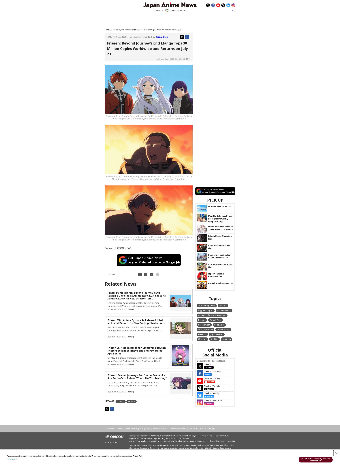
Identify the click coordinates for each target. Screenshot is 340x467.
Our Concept (109, 429)
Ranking (214, 339)
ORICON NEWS (123, 248)
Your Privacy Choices (178, 429)
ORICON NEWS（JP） (208, 429)
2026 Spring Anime (206, 305)
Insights (201, 320)
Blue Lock (202, 339)
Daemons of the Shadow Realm (212, 315)
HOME (107, 30)
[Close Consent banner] (336, 453)
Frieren (131, 401)
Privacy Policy (145, 429)
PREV (113, 274)
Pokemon (202, 334)
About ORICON (131, 429)
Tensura (223, 305)
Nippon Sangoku (205, 310)
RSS (233, 10)
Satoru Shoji (162, 36)
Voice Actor (219, 325)
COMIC (121, 401)
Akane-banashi (224, 310)
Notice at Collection (160, 429)
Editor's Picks (215, 320)
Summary (226, 339)
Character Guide (205, 329)
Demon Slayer (223, 329)
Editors (120, 429)
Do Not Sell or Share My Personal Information (316, 460)
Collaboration (204, 325)
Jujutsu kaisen (217, 334)
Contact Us (193, 429)
